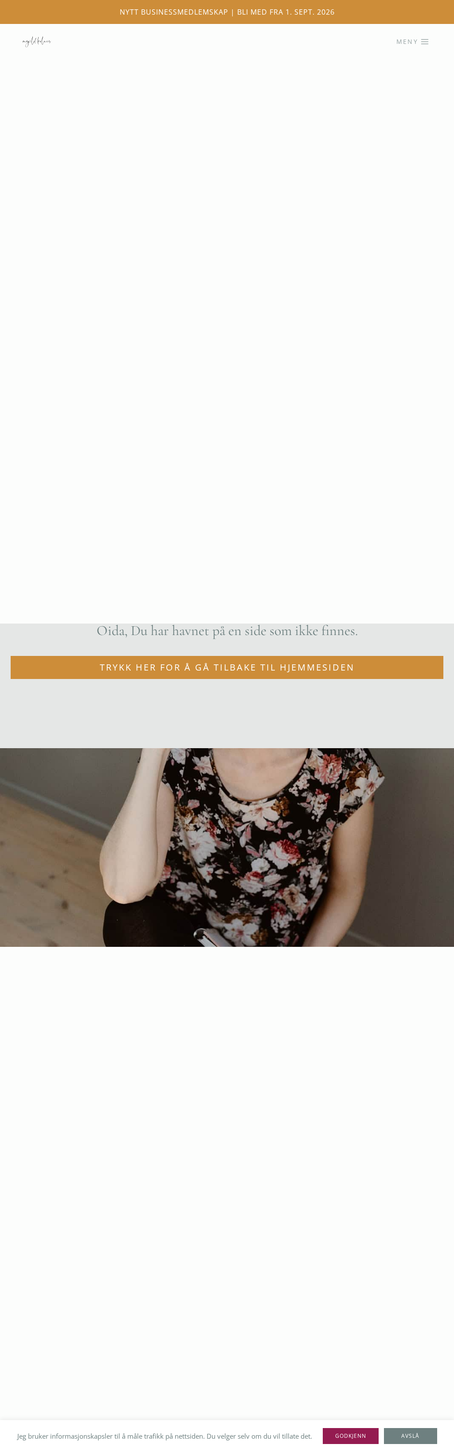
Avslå (410, 1436)
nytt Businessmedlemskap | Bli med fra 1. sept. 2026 (227, 12)
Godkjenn (350, 1436)
